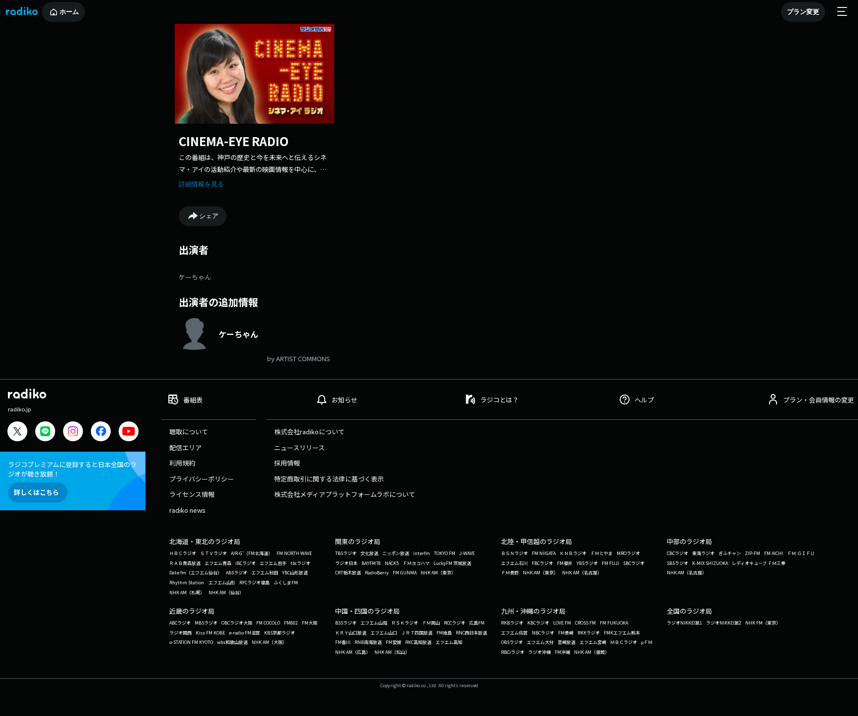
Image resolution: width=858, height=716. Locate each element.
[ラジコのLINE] (45, 432)
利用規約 (182, 463)
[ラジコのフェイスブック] (101, 432)
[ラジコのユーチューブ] (129, 432)
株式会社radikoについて (309, 431)
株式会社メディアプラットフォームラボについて (344, 494)
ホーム (69, 11)
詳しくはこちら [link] (36, 492)
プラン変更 (803, 11)
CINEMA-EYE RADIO (233, 141)
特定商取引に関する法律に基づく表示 (329, 478)
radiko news (187, 510)
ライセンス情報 (191, 494)
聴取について (188, 431)
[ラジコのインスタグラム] (73, 431)
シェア (208, 216)
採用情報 (287, 463)
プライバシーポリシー (201, 478)
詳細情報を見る (201, 184)
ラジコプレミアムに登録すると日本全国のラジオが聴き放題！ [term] (72, 469)
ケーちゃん (195, 277)
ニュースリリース (299, 447)
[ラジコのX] (17, 432)
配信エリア (185, 447)
